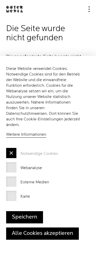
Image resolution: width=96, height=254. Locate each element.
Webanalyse (31, 168)
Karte (25, 197)
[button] (14, 9)
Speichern (24, 217)
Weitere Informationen (26, 135)
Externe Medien (34, 182)
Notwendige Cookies (39, 154)
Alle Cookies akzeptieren (42, 233)
